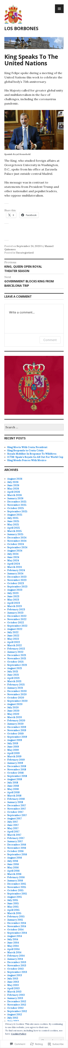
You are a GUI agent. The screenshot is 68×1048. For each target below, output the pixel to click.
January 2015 (15, 919)
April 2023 (13, 602)
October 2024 (15, 544)
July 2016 (12, 861)
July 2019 (12, 743)
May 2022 (13, 638)
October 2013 (15, 968)
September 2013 (17, 972)
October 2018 (15, 772)
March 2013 (14, 991)
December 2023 (16, 576)
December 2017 (16, 805)
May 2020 (13, 714)
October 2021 (15, 661)
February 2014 (16, 955)
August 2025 (14, 514)
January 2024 (15, 573)
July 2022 (12, 632)
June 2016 (13, 864)
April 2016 (13, 870)
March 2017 (14, 834)
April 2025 (13, 527)
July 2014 (12, 939)
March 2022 (14, 645)
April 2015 (13, 910)
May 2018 (13, 789)
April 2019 (13, 753)
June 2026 (13, 485)
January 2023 (15, 612)
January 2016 (15, 880)
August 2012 (14, 1014)
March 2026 (14, 495)
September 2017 (17, 815)
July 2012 (12, 1017)
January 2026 (15, 498)
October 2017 (15, 812)
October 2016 (15, 851)
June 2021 (13, 674)
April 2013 (13, 988)
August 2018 (14, 779)
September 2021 (17, 665)
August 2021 (14, 668)
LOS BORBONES (21, 28)
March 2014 (14, 952)
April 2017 (13, 831)
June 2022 (13, 635)
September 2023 (17, 586)
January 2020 (15, 723)
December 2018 (16, 766)
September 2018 (17, 776)
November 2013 (16, 965)
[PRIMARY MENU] (59, 8)
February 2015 (15, 916)
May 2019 (13, 749)
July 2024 (12, 553)
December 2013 (16, 962)
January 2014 (15, 959)
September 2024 (17, 547)
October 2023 (15, 583)
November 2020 (17, 694)
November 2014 (16, 926)
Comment (50, 340)
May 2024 (13, 560)
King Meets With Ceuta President (27, 447)
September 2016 (17, 854)
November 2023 (16, 580)
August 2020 (14, 704)
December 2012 (16, 1001)
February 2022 (16, 648)
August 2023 (14, 589)
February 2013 (16, 994)
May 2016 (13, 867)
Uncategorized (25, 252)
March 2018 (14, 795)
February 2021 (16, 684)
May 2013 (13, 985)
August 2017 (14, 818)
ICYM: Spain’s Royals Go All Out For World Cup (35, 457)
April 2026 (13, 491)
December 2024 (16, 537)
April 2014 (13, 949)
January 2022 (15, 651)
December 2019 (16, 727)
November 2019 (16, 730)
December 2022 (16, 616)
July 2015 (12, 900)
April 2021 (13, 678)
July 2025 (12, 518)
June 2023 (13, 596)
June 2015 (13, 903)
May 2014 (13, 945)
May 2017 (12, 828)
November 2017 (16, 808)
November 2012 (16, 1004)
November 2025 (16, 504)
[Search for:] (34, 427)
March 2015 (14, 913)
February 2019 (16, 759)
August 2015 (14, 896)
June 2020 (13, 710)
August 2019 (14, 740)
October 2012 (15, 1008)
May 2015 (12, 906)
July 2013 (12, 978)
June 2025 (13, 521)
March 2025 (14, 531)
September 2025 (17, 511)
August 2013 (14, 975)
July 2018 (12, 782)
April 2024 (13, 563)
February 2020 (16, 720)
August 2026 (14, 478)
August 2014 (14, 936)
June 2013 (13, 981)
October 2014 (15, 929)
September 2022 (17, 625)
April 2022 (13, 642)
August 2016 (14, 857)
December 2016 (16, 844)
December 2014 (16, 923)
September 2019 (17, 736)
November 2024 (16, 540)
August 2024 (14, 550)
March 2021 (14, 681)
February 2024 (16, 570)
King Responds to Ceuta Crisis (25, 450)
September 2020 (17, 700)
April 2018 (13, 792)
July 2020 (13, 707)
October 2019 (15, 733)
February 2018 (16, 798)
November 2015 (16, 887)
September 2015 (17, 893)
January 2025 (15, 534)
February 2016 (16, 877)
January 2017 (15, 841)
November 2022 (16, 619)
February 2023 (16, 609)
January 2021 (15, 687)
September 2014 (17, 932)
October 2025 (15, 508)
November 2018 (16, 769)
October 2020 (15, 697)
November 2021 (16, 658)
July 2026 (12, 482)
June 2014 (13, 942)
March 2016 (14, 874)
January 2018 (15, 802)
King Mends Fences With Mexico (26, 460)
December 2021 (16, 655)
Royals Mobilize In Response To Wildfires (31, 453)
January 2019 (15, 763)
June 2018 (13, 785)
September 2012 (17, 1011)
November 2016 (16, 847)
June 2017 (13, 825)
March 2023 (14, 606)
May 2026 (13, 488)
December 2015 (16, 883)
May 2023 (13, 599)
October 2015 (15, 890)
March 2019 (14, 756)
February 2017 (15, 838)
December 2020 (17, 691)
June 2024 (13, 557)
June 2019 (13, 746)
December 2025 (16, 501)
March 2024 (14, 567)
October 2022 (15, 622)
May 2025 (13, 524)
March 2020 (14, 717)
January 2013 (15, 998)
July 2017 (12, 821)
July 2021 (12, 671)
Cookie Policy (18, 1033)
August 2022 (14, 629)
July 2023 (12, 593)
